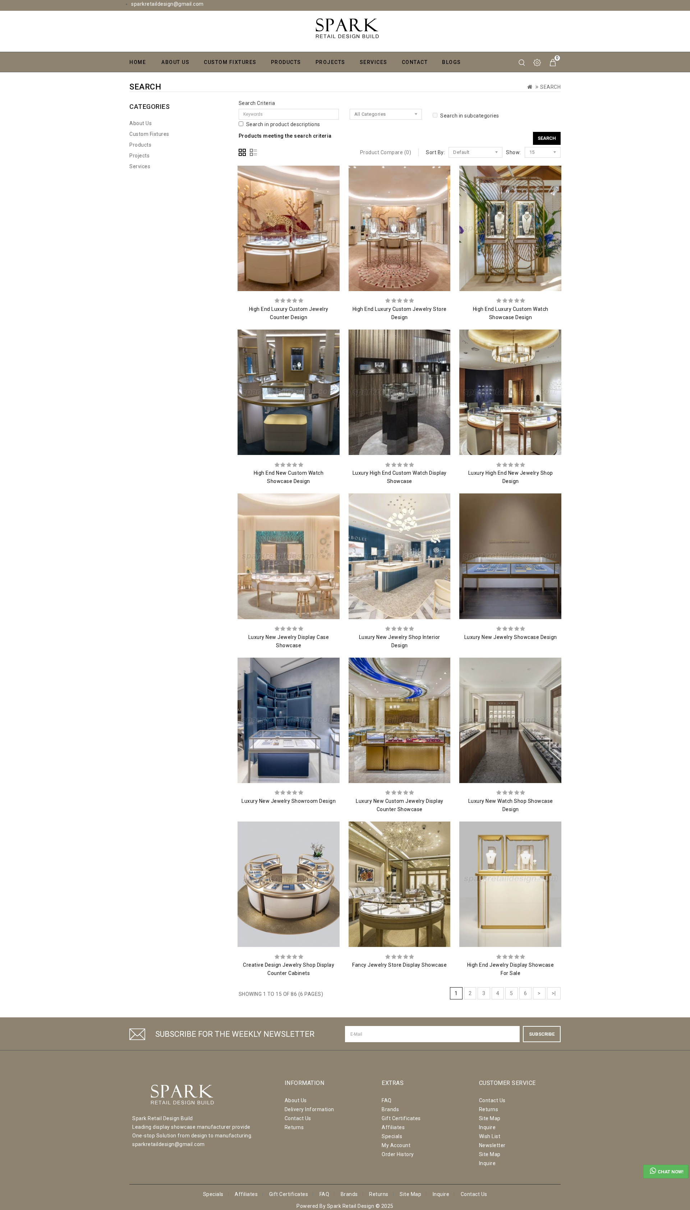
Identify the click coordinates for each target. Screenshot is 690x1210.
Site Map (490, 1118)
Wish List (490, 1136)
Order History (398, 1154)
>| (554, 993)
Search (550, 87)
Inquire (487, 1127)
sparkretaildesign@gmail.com (167, 4)
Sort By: (435, 152)
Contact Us (298, 1118)
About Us (175, 62)
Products (286, 62)
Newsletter (492, 1145)
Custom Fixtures (230, 62)
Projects (330, 62)
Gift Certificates (401, 1118)
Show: (513, 152)
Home (137, 62)
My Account (396, 1145)
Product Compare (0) (385, 152)
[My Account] (537, 62)
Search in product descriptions (283, 124)
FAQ (387, 1100)
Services (373, 62)
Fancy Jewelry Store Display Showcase (399, 965)
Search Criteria (257, 103)
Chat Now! (671, 1171)
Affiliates (393, 1127)
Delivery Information (309, 1109)
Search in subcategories (469, 116)
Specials (392, 1136)
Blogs (451, 62)
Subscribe (542, 1034)
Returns (294, 1127)
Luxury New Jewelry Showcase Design (510, 637)
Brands (390, 1109)
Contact (415, 62)
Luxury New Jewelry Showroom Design (289, 801)
